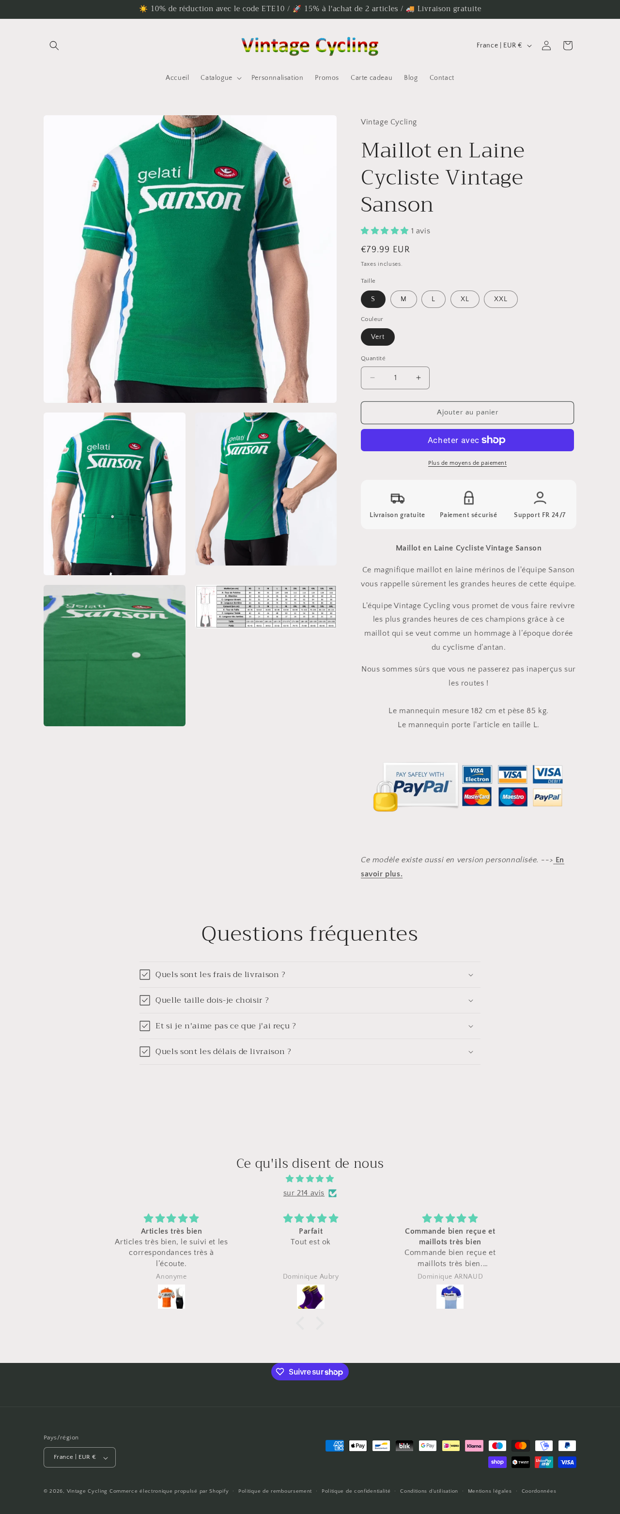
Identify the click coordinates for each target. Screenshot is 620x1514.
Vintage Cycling (87, 1492)
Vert (378, 337)
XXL (501, 299)
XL (465, 299)
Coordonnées (539, 1491)
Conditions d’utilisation (429, 1491)
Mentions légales (490, 1491)
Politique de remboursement (275, 1491)
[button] (54, 45)
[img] (310, 1179)
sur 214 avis (304, 1193)
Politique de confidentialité (356, 1491)
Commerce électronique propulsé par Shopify (169, 1492)
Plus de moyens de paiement (467, 463)
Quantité (373, 358)
